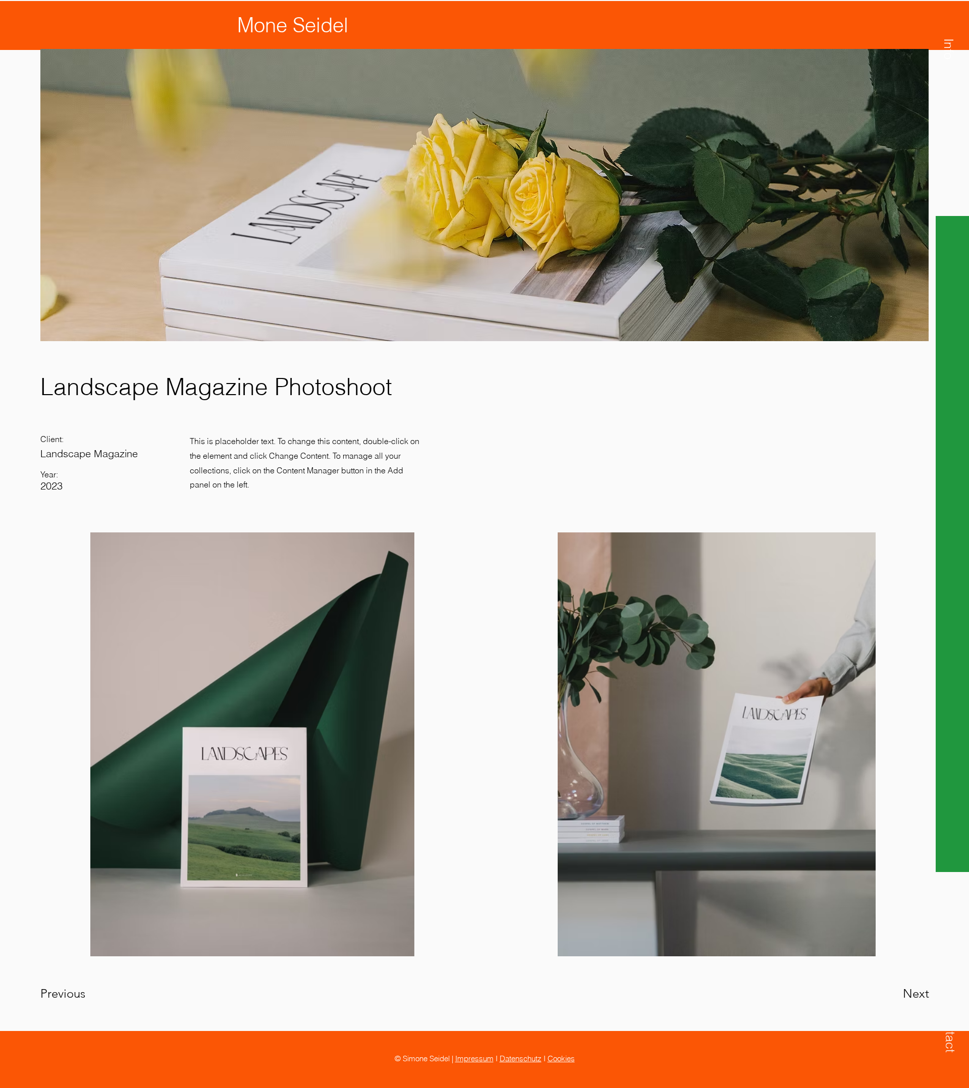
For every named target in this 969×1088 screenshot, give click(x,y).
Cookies (561, 1058)
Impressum (474, 1058)
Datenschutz (521, 1058)
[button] (949, 49)
